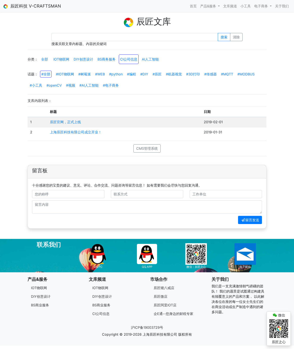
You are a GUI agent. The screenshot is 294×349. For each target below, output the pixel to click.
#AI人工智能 (89, 85)
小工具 (245, 6)
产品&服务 (208, 6)
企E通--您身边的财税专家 (173, 314)
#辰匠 (157, 74)
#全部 (45, 74)
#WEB (100, 74)
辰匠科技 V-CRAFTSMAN (34, 6)
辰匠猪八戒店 (164, 288)
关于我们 (282, 6)
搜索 (224, 37)
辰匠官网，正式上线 (65, 122)
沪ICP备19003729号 (147, 327)
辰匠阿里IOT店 (165, 305)
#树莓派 (84, 74)
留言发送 (252, 220)
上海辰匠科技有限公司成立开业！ (76, 132)
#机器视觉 (174, 74)
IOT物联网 (61, 59)
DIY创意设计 (83, 59)
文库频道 (230, 6)
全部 (44, 59)
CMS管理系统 (147, 148)
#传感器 (210, 74)
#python (116, 74)
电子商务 (261, 6)
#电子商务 (111, 85)
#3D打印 (193, 74)
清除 (236, 37)
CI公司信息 (128, 59)
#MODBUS (246, 74)
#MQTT (227, 74)
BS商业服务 (40, 305)
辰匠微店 (160, 296)
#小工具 (36, 85)
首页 (193, 6)
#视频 (70, 85)
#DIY (144, 74)
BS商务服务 (106, 59)
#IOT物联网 (65, 74)
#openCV (54, 85)
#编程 (131, 74)
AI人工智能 (150, 59)
